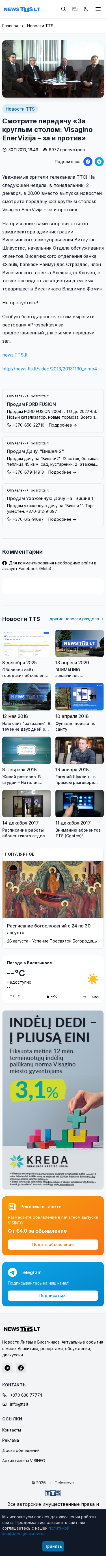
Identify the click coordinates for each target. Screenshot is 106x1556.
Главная (10, 25)
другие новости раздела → (76, 618)
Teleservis (64, 1482)
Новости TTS (40, 25)
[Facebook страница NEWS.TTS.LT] (21, 1368)
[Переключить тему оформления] (86, 9)
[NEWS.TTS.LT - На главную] (22, 9)
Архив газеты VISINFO (23, 1460)
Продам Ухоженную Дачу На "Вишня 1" (51, 498)
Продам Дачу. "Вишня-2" (35, 451)
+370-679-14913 (28, 472)
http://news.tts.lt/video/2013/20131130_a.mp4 (49, 369)
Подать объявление (53, 1244)
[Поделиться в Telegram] (99, 161)
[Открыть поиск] (64, 9)
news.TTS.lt (14, 355)
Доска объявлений (21, 1450)
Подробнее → (63, 425)
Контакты (11, 1430)
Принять (53, 1546)
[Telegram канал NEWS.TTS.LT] (7, 1368)
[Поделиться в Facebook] (87, 161)
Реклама (10, 1440)
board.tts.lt (40, 396)
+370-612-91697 (28, 519)
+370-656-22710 (28, 425)
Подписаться (53, 1295)
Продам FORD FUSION (31, 404)
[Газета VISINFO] (75, 9)
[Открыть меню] (98, 9)
